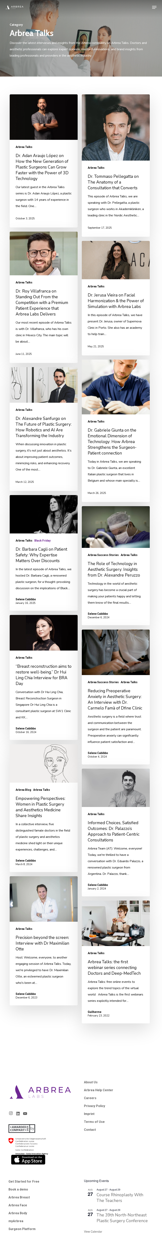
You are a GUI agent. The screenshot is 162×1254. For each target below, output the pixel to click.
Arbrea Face (17, 1205)
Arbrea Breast (19, 1197)
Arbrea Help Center (98, 1090)
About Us (91, 1082)
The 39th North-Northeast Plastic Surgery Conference (122, 1218)
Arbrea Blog (23, 789)
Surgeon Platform (22, 1229)
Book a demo (18, 1189)
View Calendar (93, 1231)
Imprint (89, 1114)
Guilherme (94, 1011)
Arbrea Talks (24, 147)
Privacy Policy (94, 1106)
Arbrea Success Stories (103, 555)
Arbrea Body (17, 1213)
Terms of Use (94, 1122)
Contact (90, 1130)
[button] (154, 7)
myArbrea (15, 1221)
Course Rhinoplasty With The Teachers (120, 1197)
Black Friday (42, 540)
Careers (90, 1098)
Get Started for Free (23, 1181)
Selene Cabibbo (26, 599)
